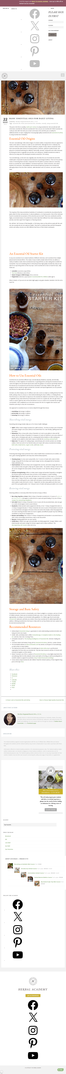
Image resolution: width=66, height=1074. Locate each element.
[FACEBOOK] (35, 19)
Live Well (7, 842)
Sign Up (50, 39)
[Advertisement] (36, 241)
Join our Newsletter (33, 995)
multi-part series (31, 127)
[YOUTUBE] (35, 69)
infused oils (12, 619)
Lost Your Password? (53, 30)
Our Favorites (9, 849)
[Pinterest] (18, 948)
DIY (6, 839)
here (22, 661)
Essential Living (24, 631)
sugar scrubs (29, 445)
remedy (44, 123)
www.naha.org (44, 648)
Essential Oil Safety (41, 642)
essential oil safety (57, 132)
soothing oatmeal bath (50, 439)
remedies (38, 123)
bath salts (15, 445)
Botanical (8, 836)
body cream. (40, 445)
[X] (35, 32)
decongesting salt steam (19, 525)
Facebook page (31, 723)
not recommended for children (39, 276)
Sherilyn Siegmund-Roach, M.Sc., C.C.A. (27, 121)
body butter (21, 445)
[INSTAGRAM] (35, 44)
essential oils (16, 123)
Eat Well (7, 846)
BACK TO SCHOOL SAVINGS (40, 1)
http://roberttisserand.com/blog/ (44, 658)
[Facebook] (18, 910)
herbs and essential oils (28, 123)
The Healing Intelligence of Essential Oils (36, 639)
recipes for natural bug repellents (22, 500)
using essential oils (52, 123)
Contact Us (14, 8)
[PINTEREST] (35, 56)
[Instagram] (18, 935)
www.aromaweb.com (32, 644)
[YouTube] (18, 960)
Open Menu (62, 75)
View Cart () (6, 8)
